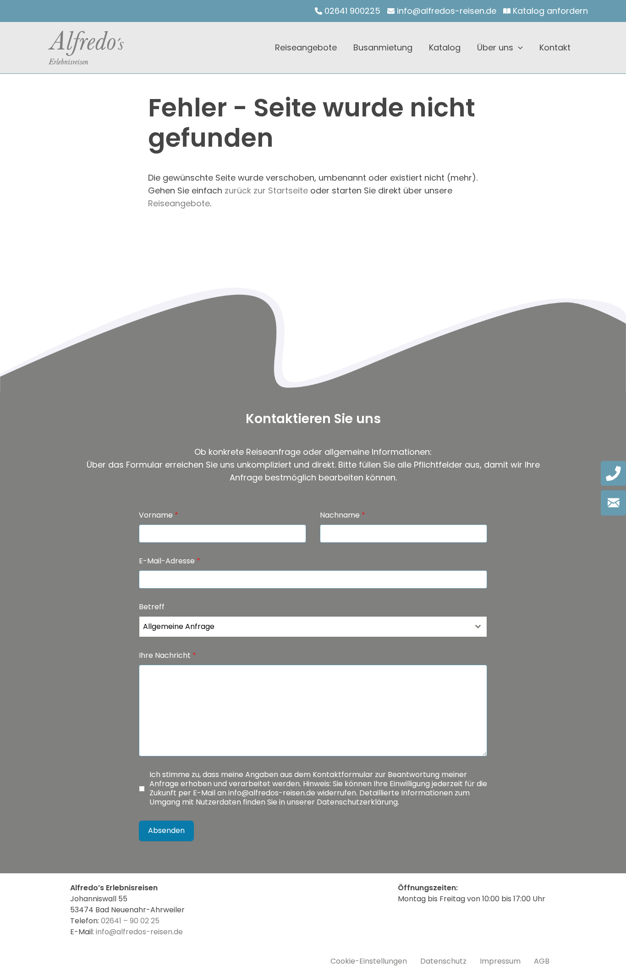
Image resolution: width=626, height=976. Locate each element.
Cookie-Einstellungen (368, 961)
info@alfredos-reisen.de (271, 793)
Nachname (342, 515)
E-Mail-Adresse (169, 561)
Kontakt (555, 47)
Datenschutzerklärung (357, 802)
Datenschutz (443, 961)
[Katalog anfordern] (545, 11)
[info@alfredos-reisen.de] (441, 11)
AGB (541, 961)
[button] (518, 48)
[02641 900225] (347, 11)
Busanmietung (382, 47)
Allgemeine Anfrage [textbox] (178, 626)
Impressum (500, 961)
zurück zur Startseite (266, 190)
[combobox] (313, 626)
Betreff (152, 607)
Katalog (445, 47)
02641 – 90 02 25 (130, 920)
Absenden (166, 830)
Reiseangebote (306, 47)
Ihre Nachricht (167, 655)
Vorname (158, 515)
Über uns (495, 47)
